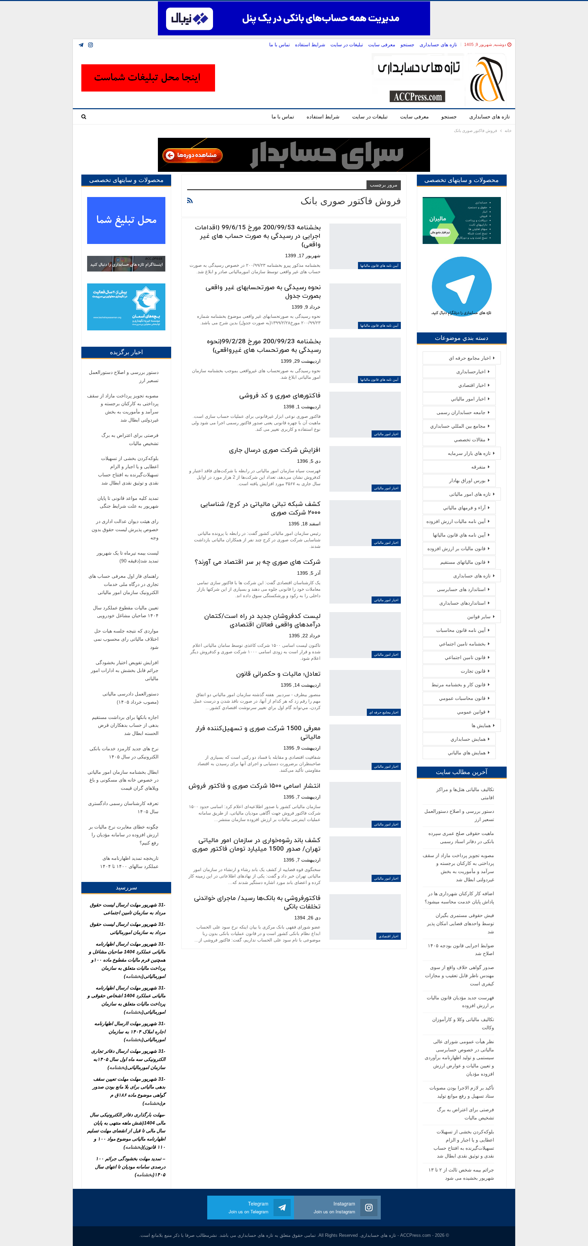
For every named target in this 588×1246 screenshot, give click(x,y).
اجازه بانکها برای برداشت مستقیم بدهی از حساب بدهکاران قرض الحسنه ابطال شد (125, 725)
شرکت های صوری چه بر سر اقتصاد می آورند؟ (258, 562)
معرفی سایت (381, 44)
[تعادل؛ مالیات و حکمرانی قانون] (365, 693)
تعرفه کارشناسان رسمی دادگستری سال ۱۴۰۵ (123, 807)
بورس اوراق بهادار (467, 480)
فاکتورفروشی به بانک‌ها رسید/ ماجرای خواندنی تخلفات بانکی (257, 903)
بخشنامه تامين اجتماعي (462, 643)
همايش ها (481, 725)
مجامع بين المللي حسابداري (458, 426)
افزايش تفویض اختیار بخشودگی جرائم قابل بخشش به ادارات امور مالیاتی (125, 671)
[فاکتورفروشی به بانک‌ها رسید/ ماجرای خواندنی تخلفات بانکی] (365, 917)
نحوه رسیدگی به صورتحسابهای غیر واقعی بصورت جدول (263, 292)
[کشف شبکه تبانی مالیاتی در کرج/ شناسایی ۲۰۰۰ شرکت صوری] (365, 523)
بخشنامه (134, 976)
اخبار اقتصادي (388, 936)
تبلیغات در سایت (346, 44)
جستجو (407, 44)
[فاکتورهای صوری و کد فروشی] (365, 414)
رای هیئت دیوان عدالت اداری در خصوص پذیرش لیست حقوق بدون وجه (125, 529)
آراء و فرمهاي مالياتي (464, 507)
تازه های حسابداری (438, 44)
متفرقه (478, 467)
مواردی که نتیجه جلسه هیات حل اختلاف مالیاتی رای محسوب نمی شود (126, 639)
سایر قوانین (479, 616)
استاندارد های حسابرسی (461, 589)
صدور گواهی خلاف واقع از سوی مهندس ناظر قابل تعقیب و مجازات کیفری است (459, 975)
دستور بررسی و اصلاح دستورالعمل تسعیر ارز (124, 376)
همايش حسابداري (468, 739)
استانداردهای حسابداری (462, 603)
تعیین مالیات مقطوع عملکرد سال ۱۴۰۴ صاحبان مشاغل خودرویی (126, 612)
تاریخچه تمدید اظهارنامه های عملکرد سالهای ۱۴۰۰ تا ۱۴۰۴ (129, 862)
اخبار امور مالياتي (386, 434)
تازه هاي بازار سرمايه (469, 453)
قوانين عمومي (471, 712)
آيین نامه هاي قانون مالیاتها (379, 265)
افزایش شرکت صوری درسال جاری (275, 450)
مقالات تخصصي (470, 439)
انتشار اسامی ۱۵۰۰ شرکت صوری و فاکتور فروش (255, 786)
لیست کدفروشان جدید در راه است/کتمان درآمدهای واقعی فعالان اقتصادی (262, 620)
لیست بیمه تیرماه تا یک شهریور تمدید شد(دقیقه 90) (128, 557)
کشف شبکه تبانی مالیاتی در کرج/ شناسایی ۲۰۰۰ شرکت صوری (260, 509)
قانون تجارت (473, 671)
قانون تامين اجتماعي (465, 657)
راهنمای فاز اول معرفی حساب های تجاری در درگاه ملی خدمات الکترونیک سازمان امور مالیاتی (123, 584)
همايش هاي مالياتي (467, 752)
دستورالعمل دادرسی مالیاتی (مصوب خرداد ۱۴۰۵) (130, 698)
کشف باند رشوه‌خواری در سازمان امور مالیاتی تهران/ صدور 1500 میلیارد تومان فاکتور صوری (256, 845)
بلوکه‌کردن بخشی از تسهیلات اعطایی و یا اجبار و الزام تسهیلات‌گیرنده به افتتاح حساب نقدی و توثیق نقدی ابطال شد (128, 470)
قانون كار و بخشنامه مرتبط (458, 684)
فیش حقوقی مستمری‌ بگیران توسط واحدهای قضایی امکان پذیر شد (460, 923)
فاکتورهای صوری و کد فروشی (280, 395)
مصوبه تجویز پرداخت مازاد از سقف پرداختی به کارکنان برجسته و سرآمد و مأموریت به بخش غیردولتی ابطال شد (123, 408)
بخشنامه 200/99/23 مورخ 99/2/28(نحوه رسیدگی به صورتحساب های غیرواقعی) (264, 346)
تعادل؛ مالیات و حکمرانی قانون (278, 674)
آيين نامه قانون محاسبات (461, 630)
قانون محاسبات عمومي (462, 698)
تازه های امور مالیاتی (470, 494)
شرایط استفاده (310, 44)
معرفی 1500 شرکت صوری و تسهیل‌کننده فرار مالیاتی (258, 733)
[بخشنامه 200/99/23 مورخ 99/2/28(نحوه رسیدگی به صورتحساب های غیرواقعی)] (365, 360)
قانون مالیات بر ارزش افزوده (456, 548)
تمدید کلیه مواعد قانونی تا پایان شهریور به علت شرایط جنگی (128, 502)
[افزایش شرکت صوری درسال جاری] (365, 469)
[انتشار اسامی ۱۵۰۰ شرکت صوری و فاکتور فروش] (365, 804)
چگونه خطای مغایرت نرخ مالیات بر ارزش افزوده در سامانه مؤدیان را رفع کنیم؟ (124, 835)
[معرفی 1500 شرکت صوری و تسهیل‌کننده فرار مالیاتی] (365, 747)
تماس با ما (279, 44)
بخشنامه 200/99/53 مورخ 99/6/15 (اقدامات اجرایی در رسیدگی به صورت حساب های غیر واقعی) (258, 236)
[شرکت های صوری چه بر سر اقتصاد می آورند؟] (365, 581)
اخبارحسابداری (471, 371)
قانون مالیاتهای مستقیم (463, 562)
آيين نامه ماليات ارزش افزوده (456, 521)
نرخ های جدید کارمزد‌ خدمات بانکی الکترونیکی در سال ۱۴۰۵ (124, 752)
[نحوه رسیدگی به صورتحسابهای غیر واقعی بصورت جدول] (365, 306)
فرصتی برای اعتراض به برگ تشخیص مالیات (130, 439)
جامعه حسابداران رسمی (461, 412)
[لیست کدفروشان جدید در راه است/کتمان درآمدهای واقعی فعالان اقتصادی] (365, 635)
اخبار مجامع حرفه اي (383, 712)
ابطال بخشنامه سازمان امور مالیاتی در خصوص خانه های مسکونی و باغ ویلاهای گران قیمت (123, 780)
